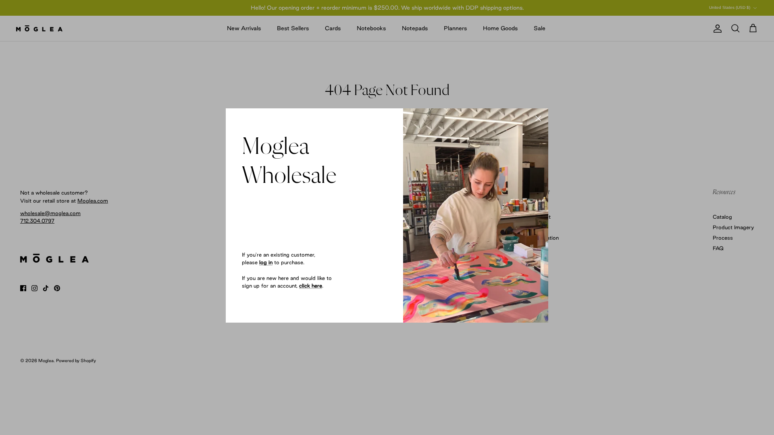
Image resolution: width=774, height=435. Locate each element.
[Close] (538, 118)
